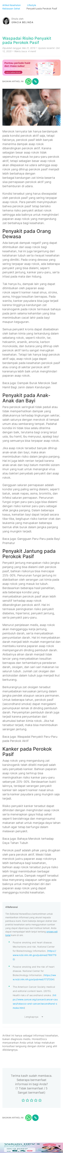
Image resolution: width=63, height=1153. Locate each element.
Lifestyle (32, 5)
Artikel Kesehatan (11, 5)
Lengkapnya (31, 1016)
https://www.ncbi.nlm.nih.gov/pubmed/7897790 (34, 955)
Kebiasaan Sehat (11, 8)
